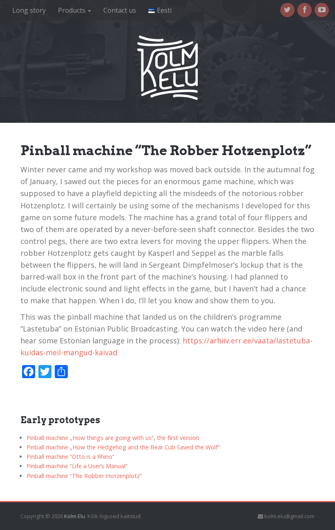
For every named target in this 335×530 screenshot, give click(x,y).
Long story (29, 10)
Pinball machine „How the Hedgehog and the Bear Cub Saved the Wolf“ (123, 447)
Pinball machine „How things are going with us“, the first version (113, 438)
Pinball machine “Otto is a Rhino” (70, 456)
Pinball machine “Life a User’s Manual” (77, 466)
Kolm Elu (74, 516)
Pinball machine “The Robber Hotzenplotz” (84, 476)
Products (72, 10)
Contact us (119, 10)
